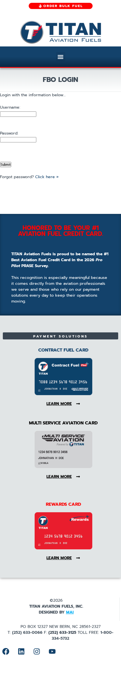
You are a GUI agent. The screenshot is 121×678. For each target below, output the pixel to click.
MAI (70, 612)
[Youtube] (52, 651)
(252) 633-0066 (27, 633)
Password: (9, 133)
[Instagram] (37, 651)
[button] (60, 56)
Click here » (47, 177)
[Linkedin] (21, 651)
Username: (10, 107)
